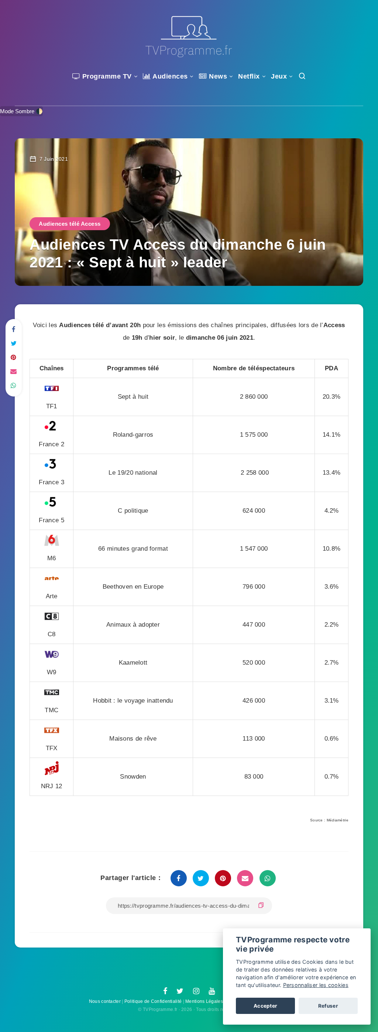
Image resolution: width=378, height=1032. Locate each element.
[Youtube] (212, 991)
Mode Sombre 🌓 (21, 111)
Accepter (265, 1006)
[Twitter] (179, 991)
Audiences (169, 76)
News (217, 76)
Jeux (279, 76)
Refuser (328, 1006)
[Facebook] (165, 991)
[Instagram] (196, 991)
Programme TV (106, 76)
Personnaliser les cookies (316, 985)
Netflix (249, 76)
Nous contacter (105, 1001)
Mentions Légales (204, 1001)
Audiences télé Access (70, 224)
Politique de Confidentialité (153, 1001)
